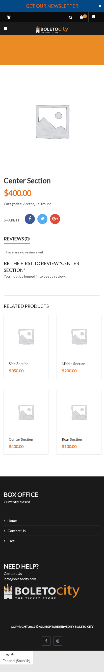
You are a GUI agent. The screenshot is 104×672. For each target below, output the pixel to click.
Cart (11, 541)
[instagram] (57, 641)
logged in (31, 276)
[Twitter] (42, 219)
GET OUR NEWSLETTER (52, 6)
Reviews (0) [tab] (17, 238)
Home (12, 520)
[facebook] (46, 641)
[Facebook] (30, 219)
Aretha (28, 204)
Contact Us (17, 531)
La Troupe (44, 204)
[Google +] (55, 219)
